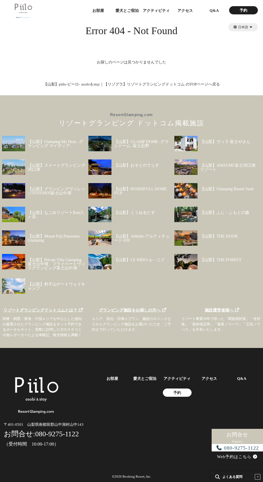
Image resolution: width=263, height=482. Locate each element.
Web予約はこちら (235, 457)
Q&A (214, 11)
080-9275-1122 (240, 448)
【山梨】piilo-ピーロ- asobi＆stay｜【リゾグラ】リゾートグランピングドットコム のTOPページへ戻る (131, 84)
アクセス (185, 11)
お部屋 (98, 11)
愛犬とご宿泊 (127, 11)
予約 (243, 10)
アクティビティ (156, 11)
